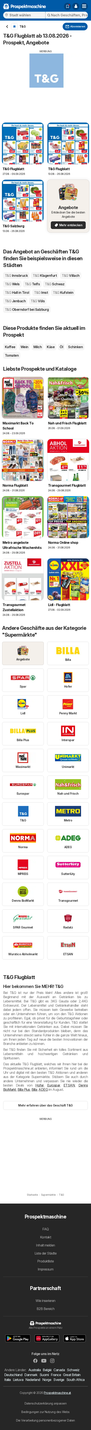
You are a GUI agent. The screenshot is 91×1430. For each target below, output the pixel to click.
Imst (41, 292)
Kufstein (63, 292)
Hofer (39, 1085)
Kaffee (10, 347)
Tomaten (12, 355)
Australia (34, 1370)
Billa (34, 1089)
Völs (38, 301)
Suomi (44, 1375)
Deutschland (13, 1375)
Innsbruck (16, 275)
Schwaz (54, 284)
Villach (70, 275)
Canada (59, 1370)
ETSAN (69, 1085)
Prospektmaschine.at (57, 1393)
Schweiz (73, 1370)
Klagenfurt (45, 275)
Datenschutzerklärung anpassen (45, 1403)
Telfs (32, 284)
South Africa (75, 1380)
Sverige (58, 1380)
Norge (46, 1380)
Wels (12, 284)
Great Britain (71, 1375)
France (56, 1375)
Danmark (30, 1375)
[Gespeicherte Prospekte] (67, 6)
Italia (7, 1380)
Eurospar (53, 1085)
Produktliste (45, 1261)
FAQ (45, 1229)
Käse (51, 347)
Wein (24, 347)
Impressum (45, 1269)
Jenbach (15, 301)
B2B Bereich (45, 1309)
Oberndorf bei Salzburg (27, 309)
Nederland (32, 1380)
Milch (37, 347)
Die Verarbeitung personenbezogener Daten (45, 1420)
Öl (61, 347)
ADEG (43, 1089)
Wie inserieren (45, 1301)
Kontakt (45, 1237)
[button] (75, 6)
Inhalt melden (45, 1245)
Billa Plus (24, 1089)
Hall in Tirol (17, 292)
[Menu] (84, 6)
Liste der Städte (45, 1253)
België (47, 1370)
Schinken (75, 347)
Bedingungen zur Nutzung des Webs (45, 1412)
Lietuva (18, 1380)
